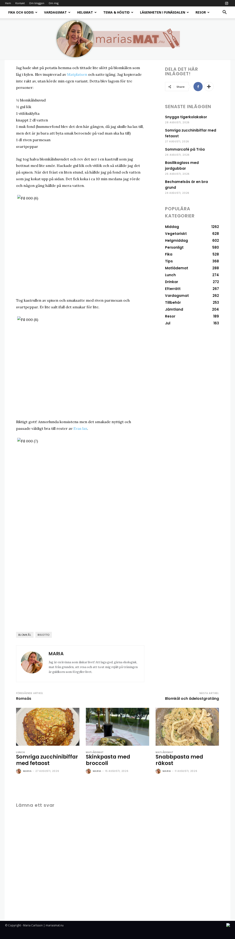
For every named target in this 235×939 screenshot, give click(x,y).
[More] (209, 86)
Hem (8, 3)
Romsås (23, 698)
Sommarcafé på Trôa (185, 149)
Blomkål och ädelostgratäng (192, 698)
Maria (56, 653)
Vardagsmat (55, 12)
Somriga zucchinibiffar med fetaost (47, 760)
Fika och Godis (21, 12)
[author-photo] (19, 771)
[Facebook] (198, 86)
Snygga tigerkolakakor (186, 117)
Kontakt (20, 3)
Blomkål (24, 635)
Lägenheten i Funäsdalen (162, 12)
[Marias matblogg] (117, 39)
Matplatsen (77, 74)
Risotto (44, 635)
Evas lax (80, 428)
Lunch (20, 752)
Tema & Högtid (116, 12)
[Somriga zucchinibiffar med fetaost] (47, 727)
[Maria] (32, 663)
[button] (224, 13)
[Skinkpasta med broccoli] (117, 727)
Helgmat (85, 12)
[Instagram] (226, 3)
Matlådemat (95, 752)
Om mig (54, 3)
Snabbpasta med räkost (179, 760)
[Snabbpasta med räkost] (187, 727)
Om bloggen (36, 3)
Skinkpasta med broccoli (108, 760)
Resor (201, 12)
